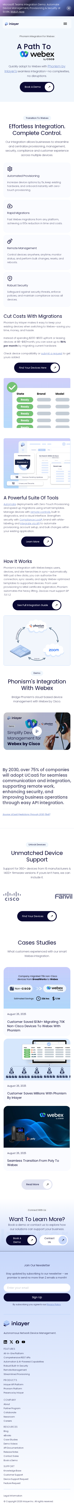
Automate (10, 504)
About (7, 1404)
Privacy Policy (54, 1304)
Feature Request (12, 1483)
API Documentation (14, 1447)
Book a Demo (11, 1460)
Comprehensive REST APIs (17, 1357)
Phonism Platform (13, 1388)
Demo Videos (11, 1443)
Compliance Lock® (30, 519)
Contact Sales (11, 1456)
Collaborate (10, 1412)
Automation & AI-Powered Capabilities (24, 1361)
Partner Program (12, 1408)
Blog (6, 1431)
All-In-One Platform (14, 1353)
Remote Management (15, 1369)
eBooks (7, 1435)
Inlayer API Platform (13, 1384)
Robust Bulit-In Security (16, 1365)
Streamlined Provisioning (17, 1374)
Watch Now (17, 11)
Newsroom (9, 1416)
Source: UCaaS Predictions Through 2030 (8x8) (26, 814)
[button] (65, 23)
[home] (13, 23)
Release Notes (11, 1451)
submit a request (51, 353)
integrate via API (30, 523)
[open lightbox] (37, 731)
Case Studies (11, 1439)
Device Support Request (16, 1479)
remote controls (40, 512)
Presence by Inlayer (14, 1392)
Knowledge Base (12, 1470)
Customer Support (13, 1474)
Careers (8, 1420)
